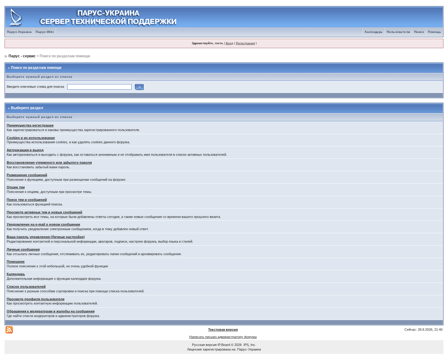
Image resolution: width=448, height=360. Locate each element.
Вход (229, 43)
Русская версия (204, 345)
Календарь (374, 32)
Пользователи (398, 32)
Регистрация (245, 43)
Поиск (419, 32)
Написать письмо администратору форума (223, 337)
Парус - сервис (22, 56)
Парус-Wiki (45, 32)
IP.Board (224, 345)
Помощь (434, 32)
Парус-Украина (19, 32)
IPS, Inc (249, 345)
